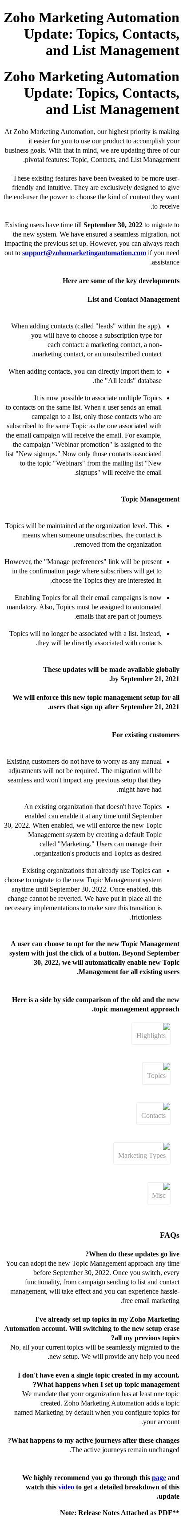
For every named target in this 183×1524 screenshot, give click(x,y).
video (66, 1487)
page (159, 1477)
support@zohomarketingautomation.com (84, 253)
